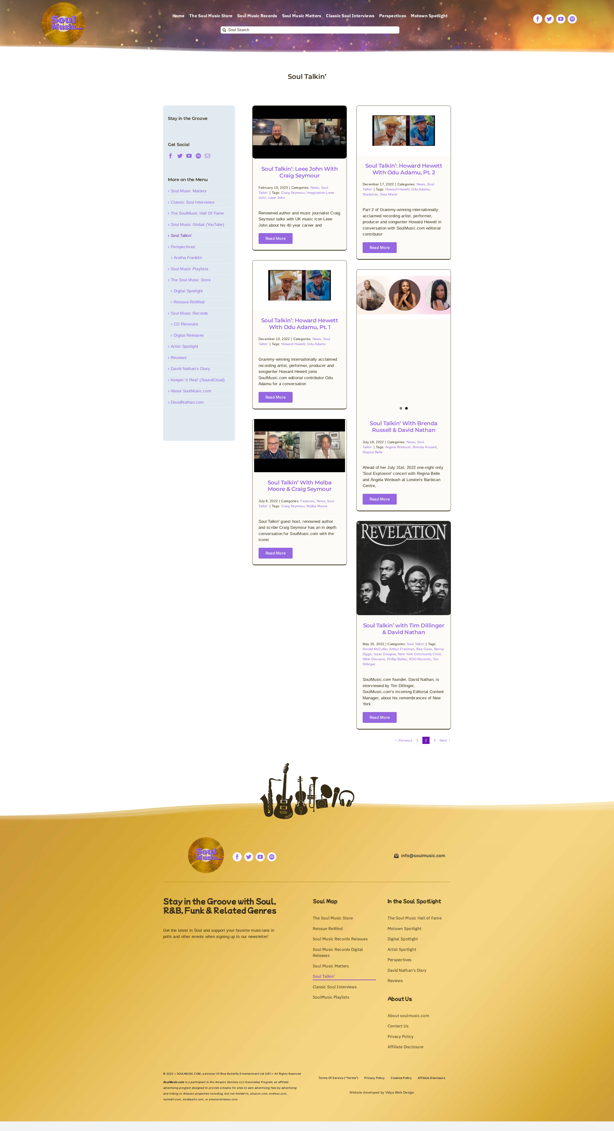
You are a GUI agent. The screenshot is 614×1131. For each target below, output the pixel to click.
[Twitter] (180, 156)
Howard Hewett (397, 189)
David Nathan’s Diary (190, 368)
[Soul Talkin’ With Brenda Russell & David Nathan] (404, 294)
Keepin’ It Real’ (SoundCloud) (198, 380)
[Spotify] (198, 156)
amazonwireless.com (223, 1099)
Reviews (179, 357)
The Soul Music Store (191, 280)
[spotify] (572, 19)
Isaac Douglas (385, 654)
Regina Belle (373, 452)
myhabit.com (172, 1099)
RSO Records (420, 659)
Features (307, 501)
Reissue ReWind (189, 302)
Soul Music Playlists (189, 269)
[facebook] (537, 19)
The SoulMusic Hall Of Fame (197, 213)
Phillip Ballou (397, 659)
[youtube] (560, 19)
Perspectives (183, 247)
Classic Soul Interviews (192, 202)
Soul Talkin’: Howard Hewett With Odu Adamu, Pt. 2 (403, 169)
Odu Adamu (420, 189)
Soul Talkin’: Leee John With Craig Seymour (299, 172)
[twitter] (549, 19)
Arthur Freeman (401, 649)
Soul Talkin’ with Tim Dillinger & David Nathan (403, 629)
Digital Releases (189, 335)
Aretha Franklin (188, 257)
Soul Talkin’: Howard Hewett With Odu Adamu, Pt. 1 (299, 323)
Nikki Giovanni (374, 659)
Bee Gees (424, 649)
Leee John (276, 198)
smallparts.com (193, 1099)
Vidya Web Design (399, 1092)
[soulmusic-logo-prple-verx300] (63, 4)
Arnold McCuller (375, 649)
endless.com (277, 1093)
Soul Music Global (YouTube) (197, 224)
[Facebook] (170, 156)
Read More (276, 238)
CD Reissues (186, 324)
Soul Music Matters (189, 191)
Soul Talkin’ (181, 235)
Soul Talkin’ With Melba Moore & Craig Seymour (300, 486)
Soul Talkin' (416, 644)
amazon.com (258, 1093)
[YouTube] (189, 156)
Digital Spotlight (188, 291)
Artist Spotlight (184, 346)
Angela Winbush (398, 447)
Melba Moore (317, 506)
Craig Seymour (293, 192)
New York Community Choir (419, 654)
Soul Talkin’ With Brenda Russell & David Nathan (403, 426)
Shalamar (370, 194)
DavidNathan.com (187, 402)
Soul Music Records (189, 313)
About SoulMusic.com (191, 391)
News (315, 187)
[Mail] (207, 156)
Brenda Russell (425, 447)
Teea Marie (388, 194)
